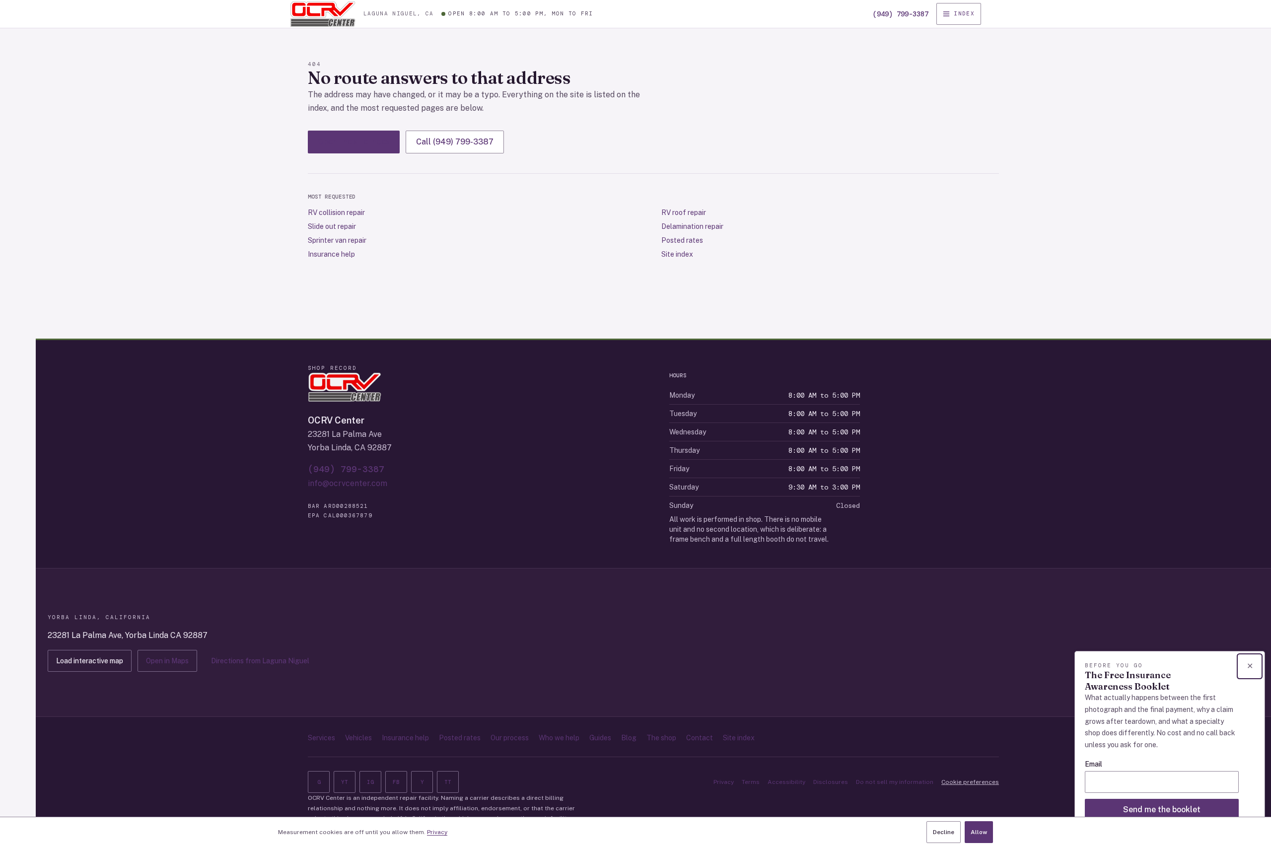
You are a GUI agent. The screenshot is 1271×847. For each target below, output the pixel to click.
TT (447, 781)
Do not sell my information (894, 781)
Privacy (723, 781)
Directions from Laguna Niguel (260, 661)
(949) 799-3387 (900, 13)
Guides (600, 738)
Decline (943, 832)
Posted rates (682, 240)
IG (370, 781)
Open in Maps (167, 661)
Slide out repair (332, 226)
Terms (751, 781)
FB (396, 781)
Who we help (559, 738)
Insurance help (331, 254)
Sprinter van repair (337, 240)
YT (344, 781)
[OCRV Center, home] (322, 14)
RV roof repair (683, 212)
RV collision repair (336, 212)
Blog (628, 738)
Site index (677, 254)
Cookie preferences (970, 781)
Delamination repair (692, 226)
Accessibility (786, 781)
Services (321, 738)
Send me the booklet (1161, 809)
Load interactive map (89, 661)
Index (964, 13)
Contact (699, 738)
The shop (661, 738)
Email (1093, 764)
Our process (510, 738)
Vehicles (358, 738)
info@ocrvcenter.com (347, 483)
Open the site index (354, 141)
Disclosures (830, 781)
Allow (979, 832)
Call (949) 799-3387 (455, 141)
